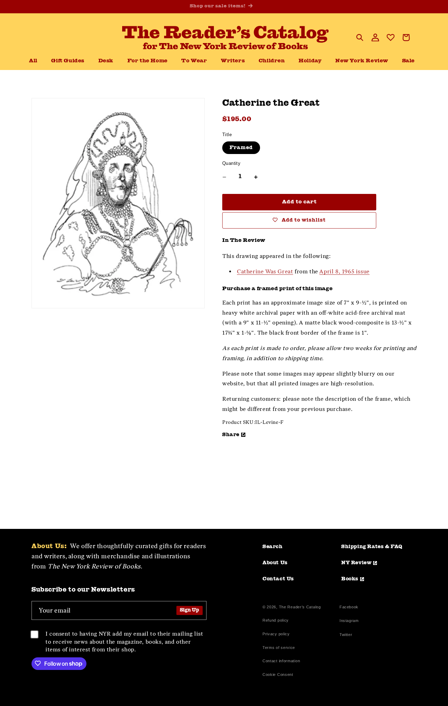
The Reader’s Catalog (300, 607)
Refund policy (275, 620)
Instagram (349, 621)
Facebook (349, 608)
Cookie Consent (277, 674)
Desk (105, 61)
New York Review (361, 61)
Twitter (347, 635)
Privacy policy (276, 634)
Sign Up (189, 610)
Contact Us (278, 578)
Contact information (281, 661)
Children (272, 61)
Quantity (231, 163)
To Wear (194, 61)
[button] (106, 61)
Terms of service (278, 647)
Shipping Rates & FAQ (371, 546)
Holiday (310, 61)
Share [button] (230, 434)
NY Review (356, 562)
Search (272, 546)
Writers (233, 61)
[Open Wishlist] (390, 37)
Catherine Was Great (265, 271)
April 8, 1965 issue (344, 271)
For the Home (147, 61)
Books (349, 578)
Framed (241, 147)
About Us (275, 562)
